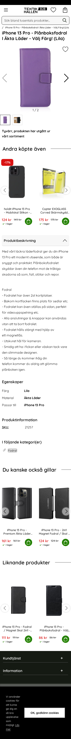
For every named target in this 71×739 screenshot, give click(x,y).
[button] (66, 78)
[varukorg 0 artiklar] (65, 10)
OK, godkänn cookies (45, 713)
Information (12, 670)
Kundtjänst (12, 658)
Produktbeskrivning (20, 240)
